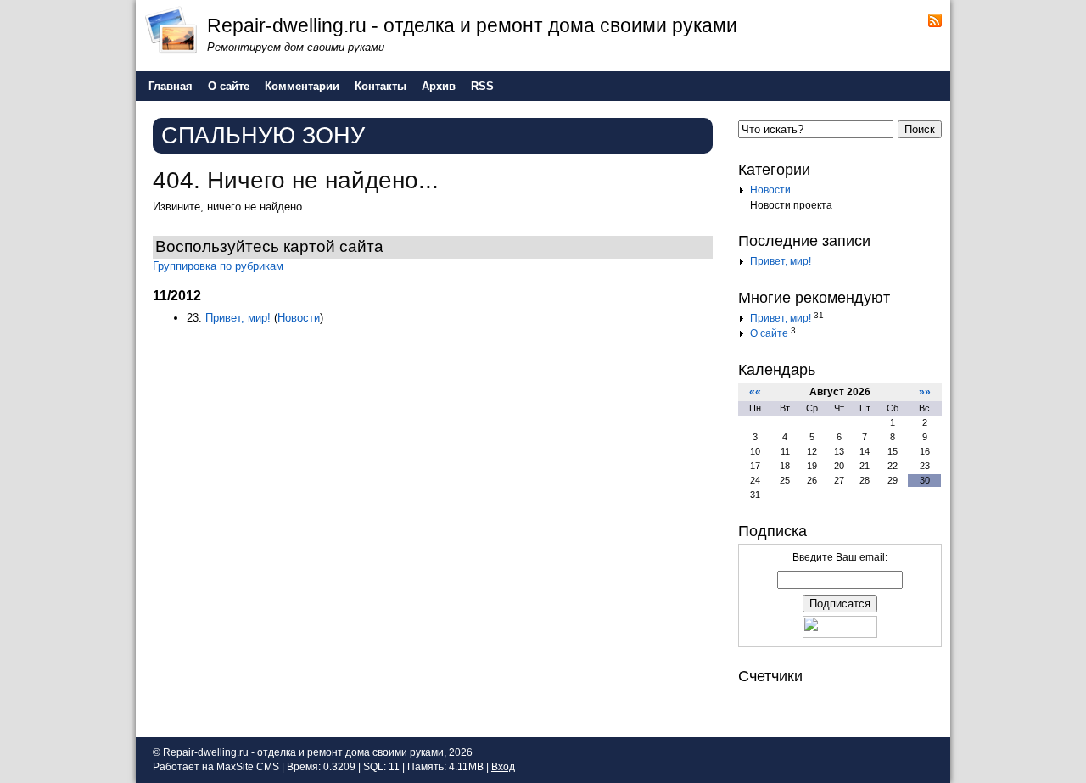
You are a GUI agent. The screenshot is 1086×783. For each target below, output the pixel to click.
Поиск (919, 129)
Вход (503, 767)
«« (755, 392)
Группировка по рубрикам (218, 266)
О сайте (769, 333)
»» (925, 392)
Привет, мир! (238, 317)
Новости (298, 317)
